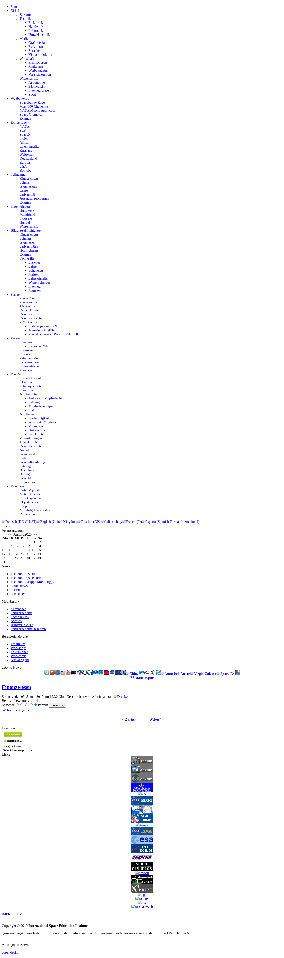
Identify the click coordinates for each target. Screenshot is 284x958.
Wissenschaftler (39, 282)
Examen (25, 118)
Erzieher (34, 262)
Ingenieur (35, 286)
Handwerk (35, 26)
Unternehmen (37, 430)
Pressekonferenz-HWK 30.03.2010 (53, 334)
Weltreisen (27, 154)
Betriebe (25, 170)
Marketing (35, 66)
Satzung (34, 402)
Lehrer (33, 266)
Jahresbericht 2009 (41, 330)
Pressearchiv (28, 302)
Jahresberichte (29, 442)
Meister (33, 274)
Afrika (24, 142)
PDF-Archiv (28, 322)
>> (34, 534)
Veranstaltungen (39, 74)
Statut (32, 410)
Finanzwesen (37, 62)
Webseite (8, 710)
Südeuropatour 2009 (42, 326)
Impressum (27, 482)
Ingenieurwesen (39, 90)
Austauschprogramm (34, 198)
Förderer (26, 354)
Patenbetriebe (29, 358)
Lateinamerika (29, 146)
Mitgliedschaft (29, 394)
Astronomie (36, 82)
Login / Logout (30, 378)
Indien (24, 138)
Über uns (26, 382)
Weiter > (155, 719)
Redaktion (35, 46)
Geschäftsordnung (32, 462)
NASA (25, 126)
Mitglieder (27, 414)
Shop (23, 506)
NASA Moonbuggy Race (37, 110)
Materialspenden (31, 494)
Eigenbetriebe (29, 366)
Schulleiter (35, 270)
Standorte (26, 390)
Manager (34, 290)
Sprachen (34, 50)
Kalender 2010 (38, 346)
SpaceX (25, 134)
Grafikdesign (37, 42)
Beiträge (25, 474)
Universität (27, 194)
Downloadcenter (31, 318)
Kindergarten (29, 178)
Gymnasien (28, 242)
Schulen (25, 238)
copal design (10, 952)
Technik (25, 18)
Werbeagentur (38, 70)
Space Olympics (31, 114)
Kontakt (25, 478)
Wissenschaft (29, 78)
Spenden (26, 342)
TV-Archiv (27, 306)
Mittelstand (27, 214)
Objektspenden (30, 502)
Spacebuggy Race (32, 102)
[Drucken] (121, 696)
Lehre (24, 190)
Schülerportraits (30, 386)
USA (23, 166)
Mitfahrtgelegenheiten (35, 510)
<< (10, 534)
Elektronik (35, 22)
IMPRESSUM (12, 914)
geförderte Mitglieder (43, 422)
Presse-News (29, 298)
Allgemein (25, 710)
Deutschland (28, 158)
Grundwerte (28, 454)
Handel (25, 222)
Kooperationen (30, 362)
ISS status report (142, 678)
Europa (25, 162)
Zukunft (25, 14)
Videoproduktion (40, 54)
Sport (32, 94)
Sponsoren (27, 350)
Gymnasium (28, 186)
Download (27, 314)
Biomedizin (36, 86)
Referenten (27, 514)
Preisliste (26, 370)
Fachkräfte (27, 258)
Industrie (26, 218)
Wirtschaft (27, 58)
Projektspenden (30, 498)
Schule (24, 182)
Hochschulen (29, 250)
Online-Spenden (31, 490)
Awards (25, 450)
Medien (25, 38)
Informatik (35, 30)
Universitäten (29, 246)
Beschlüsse (27, 470)
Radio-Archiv (29, 310)
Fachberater (36, 434)
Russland (26, 150)
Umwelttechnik (39, 34)
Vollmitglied (36, 426)
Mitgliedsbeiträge (40, 406)
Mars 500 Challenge (34, 106)
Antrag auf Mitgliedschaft (46, 398)
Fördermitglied (38, 418)
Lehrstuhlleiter (38, 278)
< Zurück (129, 719)
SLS (23, 130)
